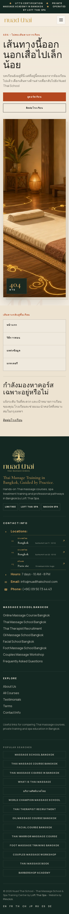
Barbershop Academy (35, 872)
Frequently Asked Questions (23, 661)
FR (11, 906)
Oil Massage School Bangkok (23, 635)
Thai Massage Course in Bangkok (34, 772)
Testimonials (12, 699)
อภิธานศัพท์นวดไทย (34, 791)
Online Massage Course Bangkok (26, 615)
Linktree (10, 506)
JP (31, 906)
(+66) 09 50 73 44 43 (37, 589)
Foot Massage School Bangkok (25, 648)
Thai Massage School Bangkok (24, 622)
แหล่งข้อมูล (14, 350)
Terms (7, 706)
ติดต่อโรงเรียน (34, 107)
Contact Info (12, 712)
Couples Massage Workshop (23, 654)
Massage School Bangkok (34, 754)
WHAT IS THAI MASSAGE (34, 781)
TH (18, 906)
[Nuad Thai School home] (18, 20)
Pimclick (8, 899)
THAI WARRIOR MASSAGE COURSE (34, 836)
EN (5, 906)
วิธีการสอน (13, 337)
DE (50, 906)
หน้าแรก (12, 324)
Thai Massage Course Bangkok (34, 763)
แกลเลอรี (12, 363)
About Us (9, 686)
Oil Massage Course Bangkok (34, 818)
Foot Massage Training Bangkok (34, 845)
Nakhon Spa (50, 506)
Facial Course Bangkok (34, 827)
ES (43, 906)
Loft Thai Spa (29, 506)
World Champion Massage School (34, 800)
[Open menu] (61, 20)
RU (37, 906)
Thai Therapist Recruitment (22, 628)
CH (24, 906)
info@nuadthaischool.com (39, 581)
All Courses (11, 693)
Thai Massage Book (34, 863)
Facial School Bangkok (18, 641)
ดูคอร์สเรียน (34, 96)
